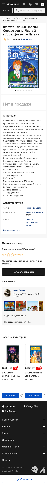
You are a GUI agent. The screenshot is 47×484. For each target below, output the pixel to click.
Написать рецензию (23, 271)
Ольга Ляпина (19, 290)
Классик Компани (34, 212)
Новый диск (7, 379)
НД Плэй (29, 379)
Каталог (7, 10)
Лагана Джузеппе (34, 208)
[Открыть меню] (3, 4)
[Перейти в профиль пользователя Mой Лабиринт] (30, 4)
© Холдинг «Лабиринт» (13, 467)
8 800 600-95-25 (10, 471)
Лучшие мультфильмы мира (32, 222)
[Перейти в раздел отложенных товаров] (36, 4)
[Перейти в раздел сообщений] (24, 4)
